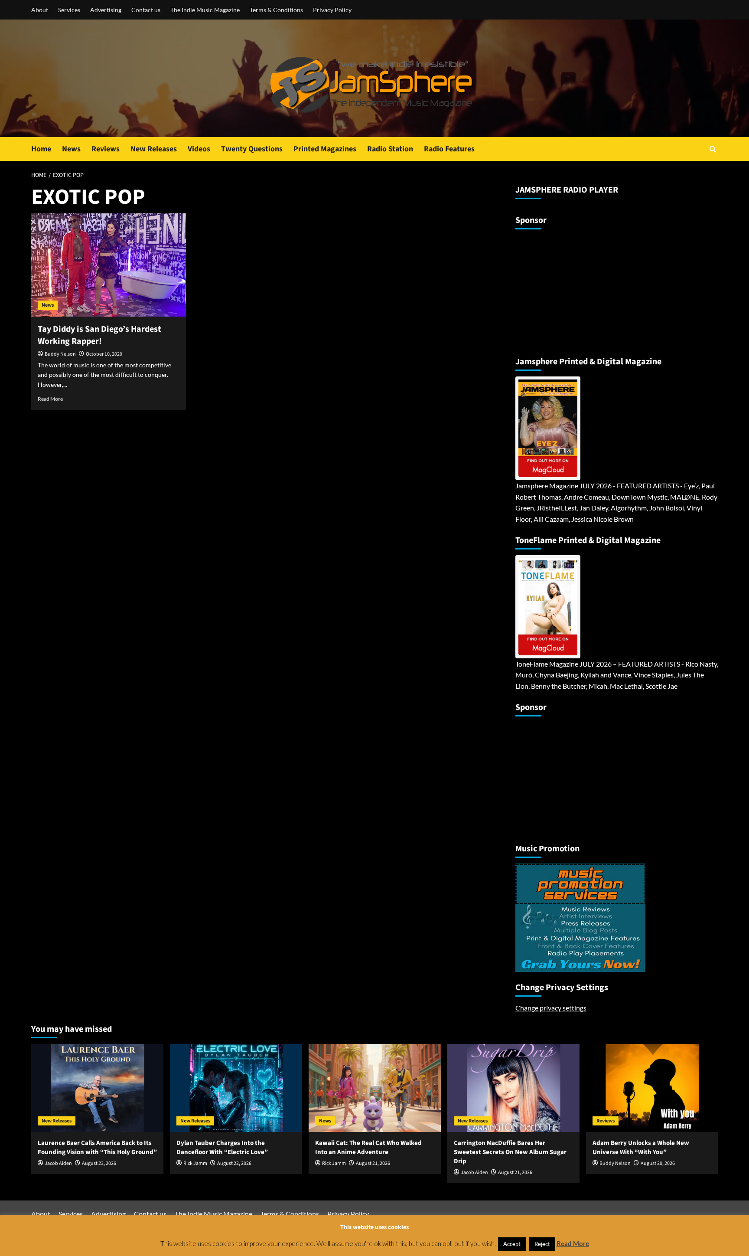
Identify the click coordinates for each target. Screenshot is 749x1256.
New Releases (153, 149)
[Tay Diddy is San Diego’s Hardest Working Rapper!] (108, 265)
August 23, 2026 (99, 1163)
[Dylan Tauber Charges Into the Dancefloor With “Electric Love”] (236, 1088)
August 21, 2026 (373, 1163)
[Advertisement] (569, 289)
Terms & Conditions (276, 9)
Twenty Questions (252, 149)
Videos (199, 149)
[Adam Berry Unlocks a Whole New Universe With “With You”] (652, 1088)
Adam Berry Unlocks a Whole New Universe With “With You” (641, 1147)
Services (69, 9)
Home (41, 149)
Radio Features (449, 149)
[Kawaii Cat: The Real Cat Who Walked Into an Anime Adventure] (375, 1088)
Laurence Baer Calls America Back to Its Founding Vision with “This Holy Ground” (97, 1147)
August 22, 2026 (234, 1163)
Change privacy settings (550, 1008)
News (71, 149)
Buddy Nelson (60, 354)
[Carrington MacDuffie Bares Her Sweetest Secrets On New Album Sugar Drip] (513, 1088)
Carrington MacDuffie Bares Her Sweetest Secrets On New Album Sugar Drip (510, 1152)
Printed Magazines (324, 149)
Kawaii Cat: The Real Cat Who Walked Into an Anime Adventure (368, 1147)
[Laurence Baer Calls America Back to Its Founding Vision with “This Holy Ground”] (97, 1088)
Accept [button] (512, 1243)
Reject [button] (542, 1243)
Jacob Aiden (58, 1163)
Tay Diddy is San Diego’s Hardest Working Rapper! (99, 335)
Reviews (105, 149)
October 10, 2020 (104, 354)
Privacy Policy (332, 9)
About (39, 9)
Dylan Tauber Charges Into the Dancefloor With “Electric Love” (222, 1147)
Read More (50, 399)
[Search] (712, 149)
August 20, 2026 (658, 1163)
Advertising (105, 9)
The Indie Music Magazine (205, 9)
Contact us (145, 9)
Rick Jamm (195, 1163)
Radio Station (390, 149)
